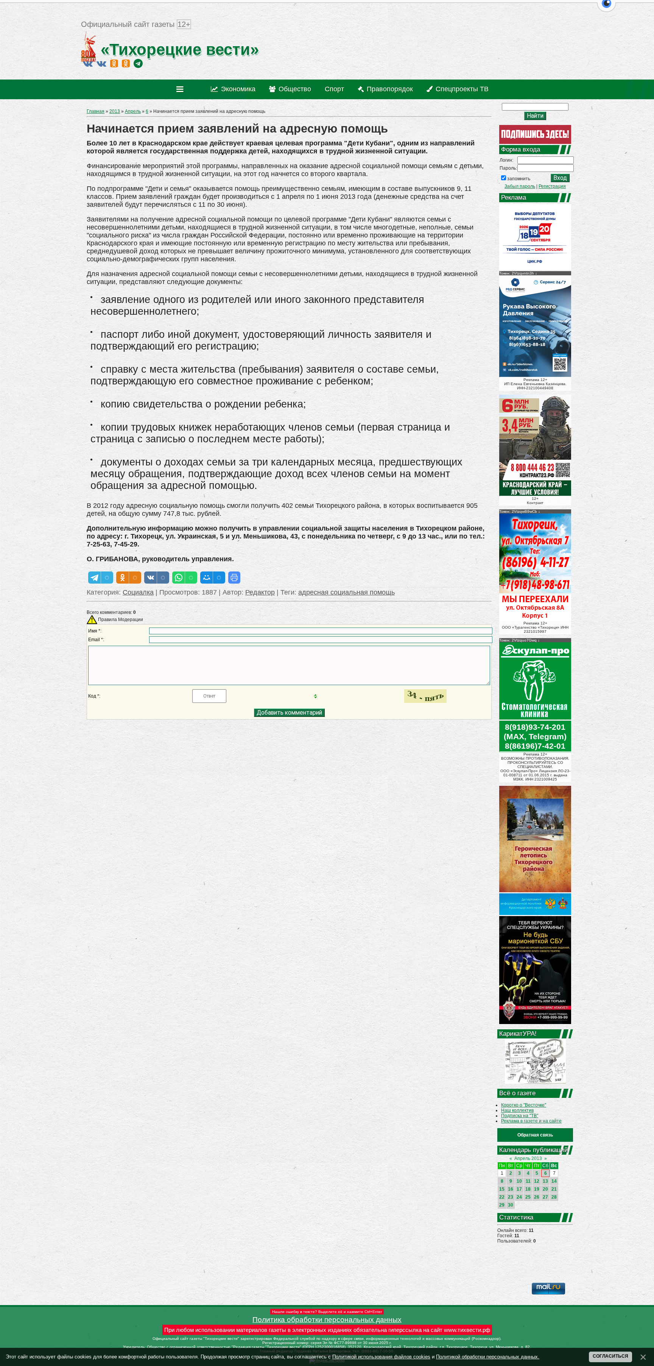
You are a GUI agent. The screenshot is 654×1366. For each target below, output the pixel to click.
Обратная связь (535, 1135)
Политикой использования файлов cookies (381, 1357)
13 (545, 1181)
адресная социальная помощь (346, 592)
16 (510, 1189)
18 (528, 1189)
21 (554, 1189)
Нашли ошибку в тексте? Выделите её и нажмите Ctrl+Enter (327, 1312)
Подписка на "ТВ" (519, 1115)
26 (536, 1197)
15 (502, 1189)
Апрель (133, 111)
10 (519, 1181)
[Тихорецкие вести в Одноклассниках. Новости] (114, 63)
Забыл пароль (520, 186)
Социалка (138, 592)
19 (536, 1189)
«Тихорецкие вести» (177, 49)
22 (502, 1197)
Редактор (260, 592)
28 (554, 1197)
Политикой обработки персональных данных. (487, 1357)
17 (519, 1189)
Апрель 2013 (528, 1158)
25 (528, 1197)
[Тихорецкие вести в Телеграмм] (138, 63)
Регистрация (552, 186)
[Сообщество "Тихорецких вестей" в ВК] (101, 63)
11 (528, 1181)
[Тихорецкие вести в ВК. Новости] (88, 63)
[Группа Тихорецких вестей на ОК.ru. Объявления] (126, 63)
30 (510, 1205)
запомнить (518, 178)
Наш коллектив (517, 1110)
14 (554, 1181)
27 (545, 1197)
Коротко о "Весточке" (523, 1105)
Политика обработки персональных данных (327, 1320)
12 (536, 1181)
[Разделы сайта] (181, 89)
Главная (95, 111)
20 (545, 1189)
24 (519, 1197)
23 (510, 1197)
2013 (114, 111)
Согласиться (610, 1356)
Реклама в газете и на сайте (531, 1121)
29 (502, 1205)
